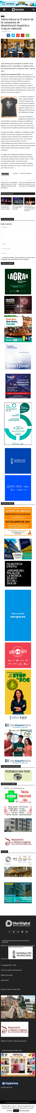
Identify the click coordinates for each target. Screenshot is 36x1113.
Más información (24, 1110)
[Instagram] (13, 931)
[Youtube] (26, 931)
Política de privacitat (20, 1041)
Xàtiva (2, 16)
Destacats (27, 203)
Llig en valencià (5, 175)
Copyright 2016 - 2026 (9, 965)
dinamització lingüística (25, 173)
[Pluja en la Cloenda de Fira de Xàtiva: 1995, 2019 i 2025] (18, 201)
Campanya (15, 173)
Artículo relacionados (8, 193)
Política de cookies (7, 1041)
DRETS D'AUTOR (6, 975)
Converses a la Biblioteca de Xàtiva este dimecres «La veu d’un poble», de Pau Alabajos (26, 184)
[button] (33, 9)
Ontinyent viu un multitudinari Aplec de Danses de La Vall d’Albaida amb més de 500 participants (9, 185)
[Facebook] (9, 931)
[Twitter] (22, 931)
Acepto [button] (16, 1110)
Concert (3, 203)
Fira (14, 203)
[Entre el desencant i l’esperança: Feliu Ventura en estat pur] (6, 201)
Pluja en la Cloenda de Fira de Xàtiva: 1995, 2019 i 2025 (18, 207)
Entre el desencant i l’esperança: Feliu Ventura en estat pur (5, 207)
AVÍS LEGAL (5, 980)
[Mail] (18, 931)
